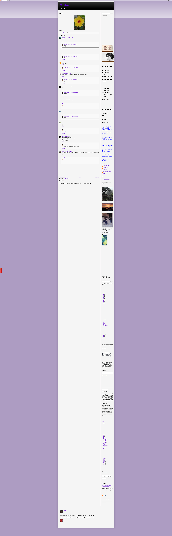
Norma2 (63, 73)
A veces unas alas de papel (63, 514)
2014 (103, 437)
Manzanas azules (105, 445)
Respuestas (63, 90)
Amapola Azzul (63, 37)
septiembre (104, 442)
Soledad (104, 443)
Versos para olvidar (105, 176)
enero (104, 334)
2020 (103, 299)
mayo (104, 461)
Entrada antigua (97, 177)
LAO (62, 62)
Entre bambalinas (105, 325)
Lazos (104, 444)
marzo (104, 463)
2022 (103, 297)
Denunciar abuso (104, 375)
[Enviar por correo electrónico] (66, 32)
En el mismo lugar (105, 169)
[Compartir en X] (68, 32)
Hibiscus (104, 323)
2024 (103, 295)
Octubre (104, 322)
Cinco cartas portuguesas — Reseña (107, 171)
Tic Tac (104, 448)
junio (104, 460)
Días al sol (104, 319)
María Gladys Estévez (66, 44)
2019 (103, 300)
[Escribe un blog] (67, 32)
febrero (104, 333)
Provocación (104, 324)
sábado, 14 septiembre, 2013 (74, 116)
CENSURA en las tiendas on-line (106, 179)
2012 (103, 335)
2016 (103, 303)
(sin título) (65, 510)
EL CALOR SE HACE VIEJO (106, 167)
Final (103, 321)
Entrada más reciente (62, 177)
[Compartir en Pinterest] (69, 32)
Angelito (104, 446)
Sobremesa (104, 320)
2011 (103, 336)
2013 (103, 438)
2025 (103, 294)
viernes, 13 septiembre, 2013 (74, 56)
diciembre (104, 439)
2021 (103, 298)
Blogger (93, 525)
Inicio (80, 177)
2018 (103, 301)
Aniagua (64, 4)
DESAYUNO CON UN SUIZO (106, 165)
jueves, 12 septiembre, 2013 (69, 37)
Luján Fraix (63, 151)
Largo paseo (104, 447)
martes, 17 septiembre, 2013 (66, 136)
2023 (103, 296)
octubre (104, 441)
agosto (104, 458)
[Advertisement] (107, 261)
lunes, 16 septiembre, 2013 (74, 129)
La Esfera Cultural (105, 170)
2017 (103, 302)
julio (103, 459)
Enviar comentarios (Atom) (66, 178)
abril (104, 462)
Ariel (62, 136)
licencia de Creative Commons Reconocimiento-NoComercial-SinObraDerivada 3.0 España (107, 485)
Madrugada (104, 318)
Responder (63, 41)
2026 (103, 293)
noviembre (104, 440)
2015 (103, 436)
